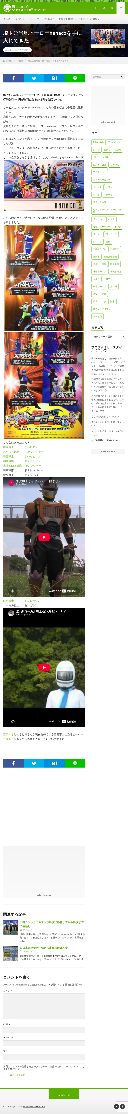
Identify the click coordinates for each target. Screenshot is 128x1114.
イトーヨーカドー (101, 179)
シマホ (96, 194)
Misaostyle (98, 142)
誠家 (112, 301)
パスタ (111, 219)
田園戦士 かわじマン (20, 447)
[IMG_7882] (44, 209)
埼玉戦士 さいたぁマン (21, 456)
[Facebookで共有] (13, 78)
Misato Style (114, 142)
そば (95, 157)
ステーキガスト (100, 202)
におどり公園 (99, 164)
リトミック (111, 234)
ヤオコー (106, 226)
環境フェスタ (99, 301)
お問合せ (95, 18)
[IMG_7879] (44, 437)
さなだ (117, 149)
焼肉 (104, 294)
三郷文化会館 (110, 256)
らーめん (114, 164)
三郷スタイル (99, 249)
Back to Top (64, 1094)
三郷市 (96, 256)
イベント (20, 18)
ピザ (95, 226)
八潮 (95, 264)
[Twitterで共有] (34, 78)
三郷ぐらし (9, 734)
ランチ (117, 226)
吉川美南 (114, 264)
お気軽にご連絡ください (108, 440)
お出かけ (49, 18)
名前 (7, 1024)
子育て (81, 18)
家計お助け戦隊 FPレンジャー (22, 465)
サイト (6, 1051)
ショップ (34, 18)
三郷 (108, 241)
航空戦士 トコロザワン (21, 600)
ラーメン (97, 234)
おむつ (96, 149)
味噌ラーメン (99, 271)
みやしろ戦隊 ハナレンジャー (23, 451)
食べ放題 (97, 316)
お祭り (107, 149)
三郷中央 (114, 249)
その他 (25, 50)
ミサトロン (9, 738)
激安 (95, 294)
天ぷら (96, 279)
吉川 (104, 264)
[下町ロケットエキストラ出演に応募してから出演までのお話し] (10, 927)
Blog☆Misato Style (34, 1106)
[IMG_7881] (44, 329)
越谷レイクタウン (101, 309)
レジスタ (97, 241)
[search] (122, 76)
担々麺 (113, 286)
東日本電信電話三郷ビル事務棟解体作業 (44, 947)
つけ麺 (105, 157)
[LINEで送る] (75, 78)
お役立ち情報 (66, 18)
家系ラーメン (99, 286)
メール (8, 1037)
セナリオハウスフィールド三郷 (107, 210)
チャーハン (98, 219)
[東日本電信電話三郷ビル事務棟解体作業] (10, 953)
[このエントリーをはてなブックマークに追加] (54, 78)
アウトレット (99, 172)
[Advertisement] (44, 810)
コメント (7, 990)
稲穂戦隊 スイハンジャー (23, 460)
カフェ (109, 187)
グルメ (6, 18)
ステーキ (108, 194)
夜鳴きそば (115, 271)
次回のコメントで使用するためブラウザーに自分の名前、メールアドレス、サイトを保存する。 (44, 1067)
